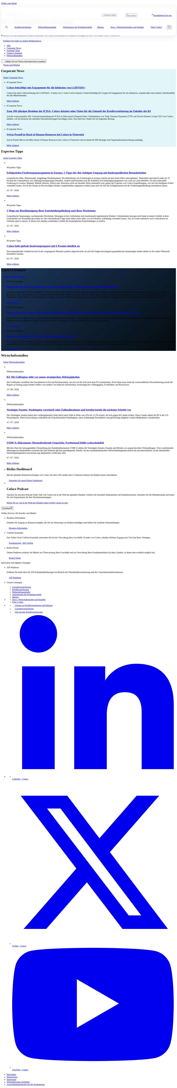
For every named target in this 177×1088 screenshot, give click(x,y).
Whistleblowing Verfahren (18, 1082)
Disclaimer (11, 1074)
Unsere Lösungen (14, 53)
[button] (6, 27)
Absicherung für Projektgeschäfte (26, 594)
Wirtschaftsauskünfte (21, 592)
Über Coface (17, 602)
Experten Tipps (13, 50)
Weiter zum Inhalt (9, 3)
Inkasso (15, 597)
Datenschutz (12, 1077)
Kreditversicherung (20, 589)
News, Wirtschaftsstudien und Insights (28, 599)
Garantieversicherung (21, 587)
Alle (8, 45)
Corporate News (14, 48)
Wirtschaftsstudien (15, 55)
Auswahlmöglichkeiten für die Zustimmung (26, 1084)
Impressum (11, 1079)
